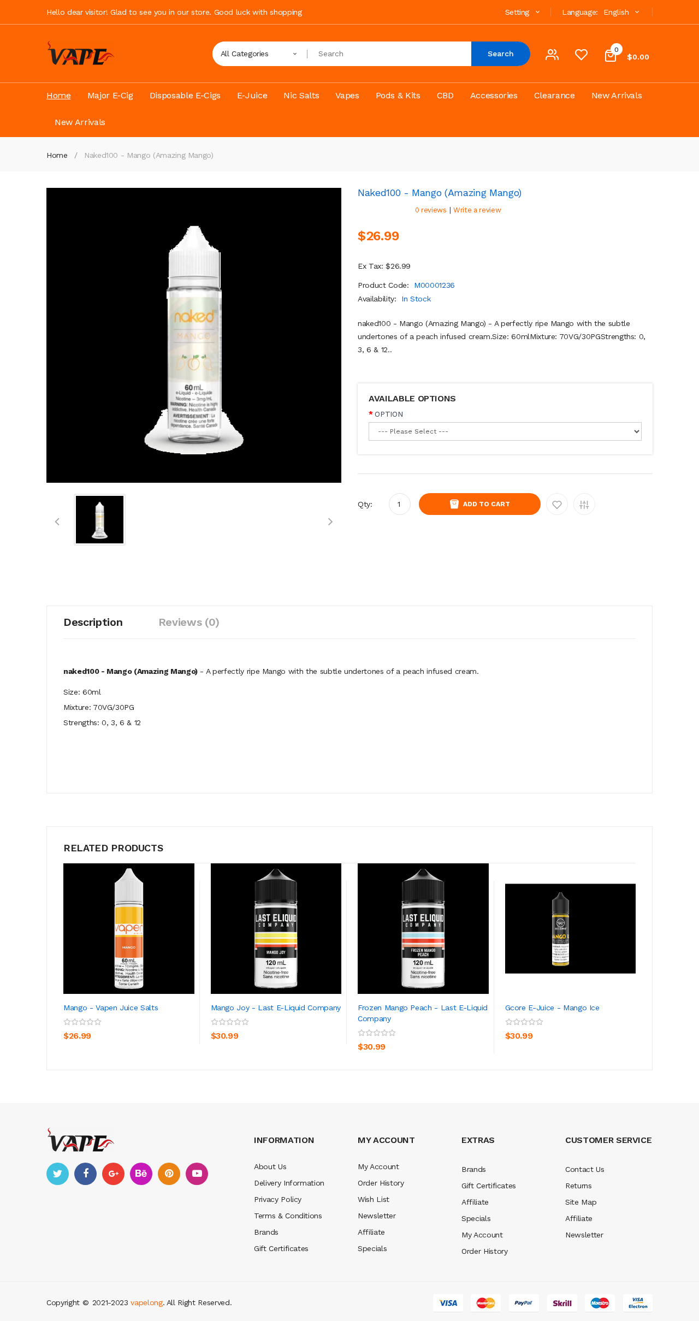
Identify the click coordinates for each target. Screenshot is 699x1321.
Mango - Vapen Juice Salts (110, 1007)
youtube (197, 1174)
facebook (85, 1174)
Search (501, 53)
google (113, 1174)
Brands (266, 1232)
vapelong (146, 1302)
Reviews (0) (189, 622)
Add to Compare (584, 504)
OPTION (388, 414)
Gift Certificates (281, 1248)
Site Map (580, 1202)
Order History (381, 1182)
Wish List (373, 1199)
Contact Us (585, 1169)
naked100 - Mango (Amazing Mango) (149, 155)
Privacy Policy (277, 1199)
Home (57, 155)
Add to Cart (486, 504)
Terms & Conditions (288, 1215)
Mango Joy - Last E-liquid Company (276, 1007)
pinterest (169, 1174)
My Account (378, 1166)
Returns (578, 1185)
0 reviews (431, 210)
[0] (581, 57)
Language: (580, 12)
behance (141, 1174)
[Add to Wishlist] (161, 1031)
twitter (57, 1174)
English (617, 12)
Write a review (477, 210)
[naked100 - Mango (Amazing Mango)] (100, 518)
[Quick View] (129, 928)
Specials (372, 1248)
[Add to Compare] (74, 1056)
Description (92, 622)
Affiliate (371, 1232)
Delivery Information (289, 1182)
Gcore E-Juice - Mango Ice (552, 1007)
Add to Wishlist (557, 504)
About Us (270, 1166)
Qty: (365, 504)
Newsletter (377, 1215)
